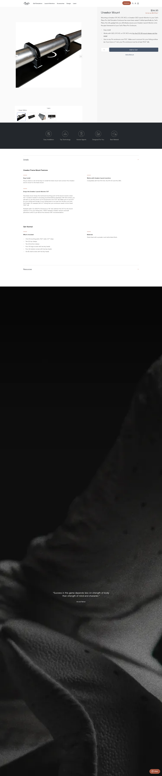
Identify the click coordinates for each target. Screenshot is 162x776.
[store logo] (26, 3)
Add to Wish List (129, 54)
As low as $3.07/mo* (152, 13)
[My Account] (135, 3)
